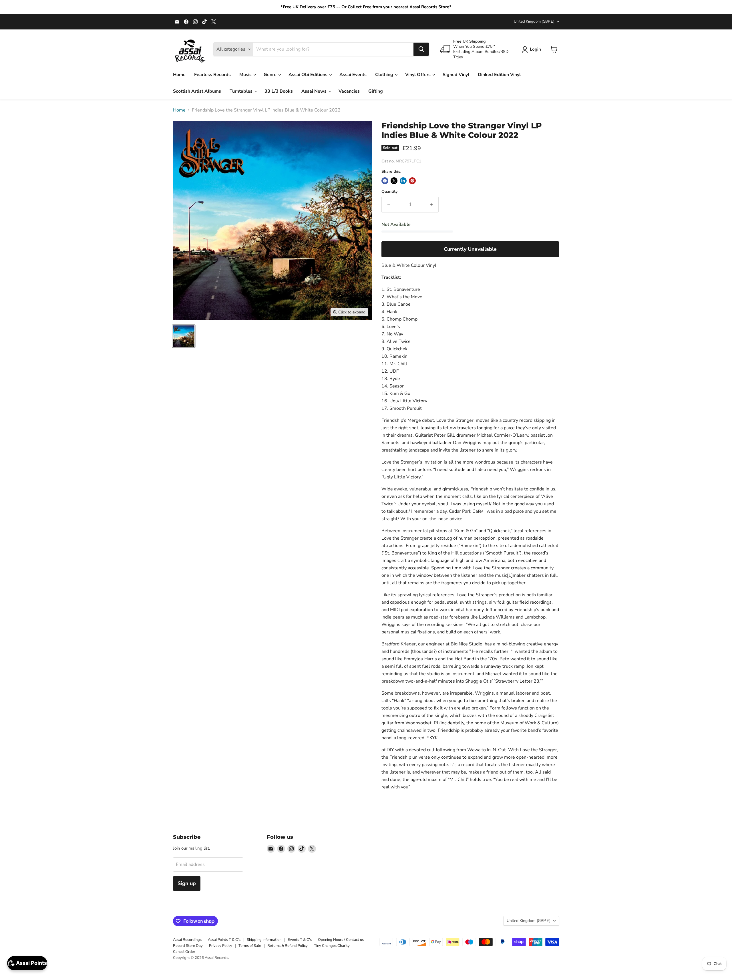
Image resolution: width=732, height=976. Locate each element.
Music (246, 74)
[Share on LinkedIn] (403, 180)
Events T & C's (300, 939)
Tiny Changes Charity (332, 945)
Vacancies (349, 91)
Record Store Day (188, 945)
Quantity (389, 191)
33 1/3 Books (278, 91)
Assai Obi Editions (309, 74)
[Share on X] (394, 180)
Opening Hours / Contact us (341, 939)
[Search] (421, 49)
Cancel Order (184, 951)
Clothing (384, 74)
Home (179, 74)
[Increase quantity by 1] (431, 204)
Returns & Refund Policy (287, 945)
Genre (271, 74)
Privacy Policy (220, 945)
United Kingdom (534, 21)
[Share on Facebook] (384, 180)
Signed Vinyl (456, 74)
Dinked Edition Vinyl (499, 74)
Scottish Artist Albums (197, 91)
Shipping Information (264, 939)
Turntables (242, 91)
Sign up (187, 883)
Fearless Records (212, 74)
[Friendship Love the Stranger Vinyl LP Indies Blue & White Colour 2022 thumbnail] (183, 336)
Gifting (375, 91)
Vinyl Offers (418, 74)
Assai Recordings (187, 939)
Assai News (314, 91)
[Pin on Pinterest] (412, 180)
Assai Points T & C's (224, 939)
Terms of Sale (249, 945)
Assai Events (353, 74)
